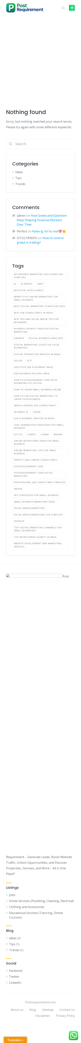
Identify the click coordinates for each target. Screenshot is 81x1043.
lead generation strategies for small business (39, 426)
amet (40, 283)
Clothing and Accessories (26, 907)
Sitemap (47, 1010)
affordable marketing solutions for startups (38, 276)
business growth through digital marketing (36, 330)
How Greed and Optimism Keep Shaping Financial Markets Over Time (42, 220)
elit (29, 360)
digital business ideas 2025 (46, 338)
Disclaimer (42, 1016)
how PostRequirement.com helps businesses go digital (35, 382)
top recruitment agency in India (35, 537)
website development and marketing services (38, 545)
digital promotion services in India (37, 354)
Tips (18, 178)
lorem (45, 434)
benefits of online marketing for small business (36, 298)
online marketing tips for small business (35, 452)
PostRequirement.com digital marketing (33, 474)
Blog (32, 1010)
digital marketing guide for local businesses (37, 346)
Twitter (14, 977)
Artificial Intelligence (29, 290)
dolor (18, 360)
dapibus (19, 338)
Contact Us (67, 1010)
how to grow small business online (37, 389)
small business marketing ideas (34, 501)
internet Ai (21, 412)
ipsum (36, 412)
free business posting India (32, 373)
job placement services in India (34, 418)
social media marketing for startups (38, 514)
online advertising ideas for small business (37, 442)
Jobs (12, 895)
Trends (20, 184)
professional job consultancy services (39, 482)
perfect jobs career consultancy (35, 459)
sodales (19, 521)
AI (15, 283)
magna (58, 434)
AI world (27, 283)
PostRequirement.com (28, 466)
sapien (18, 488)
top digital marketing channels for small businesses (38, 529)
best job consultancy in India (33, 312)
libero (32, 434)
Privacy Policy (65, 1016)
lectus (18, 434)
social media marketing (29, 508)
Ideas (19, 172)
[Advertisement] (40, 57)
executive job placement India (33, 367)
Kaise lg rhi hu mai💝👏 (49, 231)
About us (17, 1010)
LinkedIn (15, 983)
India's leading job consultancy (35, 405)
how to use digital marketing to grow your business (36, 397)
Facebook (16, 971)
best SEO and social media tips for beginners (36, 321)
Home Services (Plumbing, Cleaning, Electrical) (41, 901)
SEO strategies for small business (36, 495)
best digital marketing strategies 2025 (39, 306)
